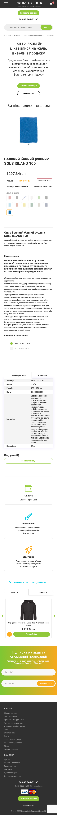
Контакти (8, 769)
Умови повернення (12, 776)
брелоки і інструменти (14, 720)
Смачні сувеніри (11, 749)
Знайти (46, 27)
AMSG (44, 811)
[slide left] (3, 616)
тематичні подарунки (13, 723)
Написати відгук (28, 461)
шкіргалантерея (11, 713)
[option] (28, 133)
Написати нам (28, 806)
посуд (6, 736)
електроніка (9, 733)
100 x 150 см (24, 181)
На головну (28, 94)
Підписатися (46, 683)
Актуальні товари (28, 86)
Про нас (7, 759)
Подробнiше (31, 634)
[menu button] (6, 4)
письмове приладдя (13, 743)
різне (6, 746)
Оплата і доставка (12, 763)
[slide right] (54, 616)
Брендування (10, 766)
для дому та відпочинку (14, 726)
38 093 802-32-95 (28, 19)
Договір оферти (10, 773)
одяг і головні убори (12, 739)
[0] (51, 5)
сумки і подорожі (11, 716)
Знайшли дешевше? (43, 186)
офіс (6, 730)
